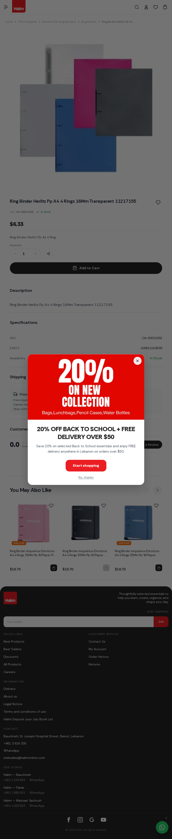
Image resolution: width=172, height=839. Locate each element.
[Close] (137, 361)
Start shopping (86, 465)
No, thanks (86, 477)
